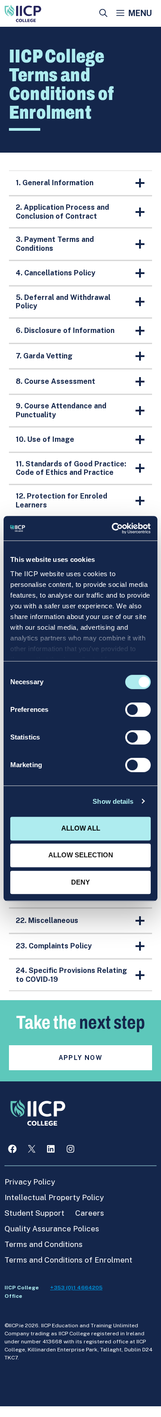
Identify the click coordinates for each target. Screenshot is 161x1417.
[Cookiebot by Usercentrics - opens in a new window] (113, 528)
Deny (80, 882)
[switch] (138, 709)
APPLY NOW (81, 1057)
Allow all (80, 828)
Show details (113, 801)
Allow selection (80, 855)
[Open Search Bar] (103, 13)
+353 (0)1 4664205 (76, 1287)
